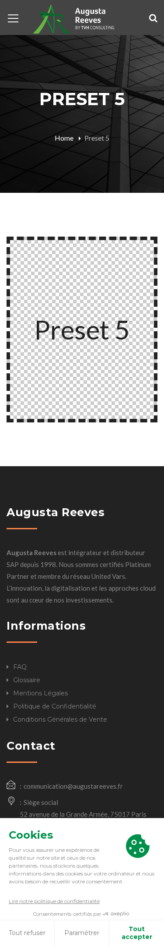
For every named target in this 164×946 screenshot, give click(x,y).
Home (64, 138)
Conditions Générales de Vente (60, 719)
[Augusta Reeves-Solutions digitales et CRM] (73, 18)
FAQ (20, 667)
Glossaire (26, 680)
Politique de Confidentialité (54, 706)
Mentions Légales (40, 693)
